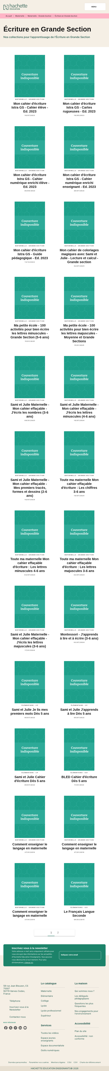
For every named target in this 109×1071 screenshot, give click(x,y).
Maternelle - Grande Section (39, 16)
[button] (64, 932)
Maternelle (19, 16)
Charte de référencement (90, 1062)
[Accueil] (15, 6)
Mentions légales (58, 1062)
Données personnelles (17, 1062)
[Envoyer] (97, 955)
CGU (69, 1062)
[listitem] (5, 1027)
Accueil (9, 16)
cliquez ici (28, 962)
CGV (75, 1062)
